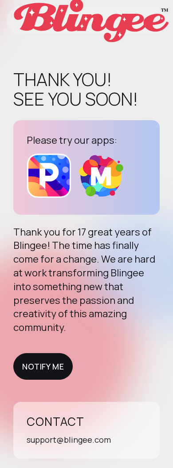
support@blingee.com (69, 439)
